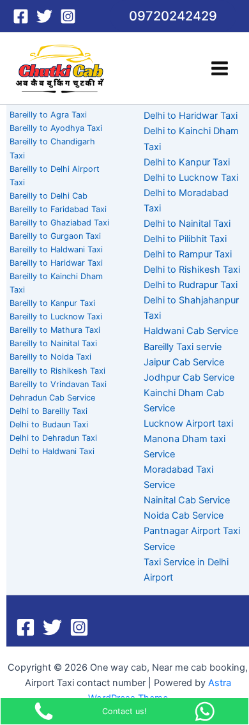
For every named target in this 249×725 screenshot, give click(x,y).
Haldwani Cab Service (191, 331)
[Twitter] (44, 16)
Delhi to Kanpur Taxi (187, 162)
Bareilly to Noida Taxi (50, 357)
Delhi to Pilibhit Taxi (185, 239)
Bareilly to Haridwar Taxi (56, 263)
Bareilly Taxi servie (183, 347)
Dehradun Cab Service (52, 397)
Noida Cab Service (183, 515)
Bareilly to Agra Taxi (48, 114)
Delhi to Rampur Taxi (188, 254)
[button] (173, 16)
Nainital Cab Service (187, 500)
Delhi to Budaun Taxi (49, 424)
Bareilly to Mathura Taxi (55, 330)
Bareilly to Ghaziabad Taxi (59, 222)
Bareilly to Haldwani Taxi (56, 249)
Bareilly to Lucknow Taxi (56, 316)
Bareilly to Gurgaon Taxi (55, 236)
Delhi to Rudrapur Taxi (191, 285)
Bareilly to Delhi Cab (48, 196)
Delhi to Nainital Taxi (187, 223)
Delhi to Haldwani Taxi (52, 451)
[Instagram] (68, 16)
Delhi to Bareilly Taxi (48, 411)
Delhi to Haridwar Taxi (191, 115)
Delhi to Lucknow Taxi (191, 177)
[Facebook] (21, 16)
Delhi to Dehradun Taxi (53, 438)
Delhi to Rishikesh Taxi (192, 269)
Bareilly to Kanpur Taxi (52, 303)
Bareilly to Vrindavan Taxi (58, 384)
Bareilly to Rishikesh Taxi (57, 371)
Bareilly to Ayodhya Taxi (56, 128)
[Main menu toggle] (219, 68)
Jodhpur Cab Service (189, 377)
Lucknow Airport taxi (188, 423)
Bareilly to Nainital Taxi (53, 343)
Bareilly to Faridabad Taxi (58, 209)
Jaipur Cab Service (184, 362)
